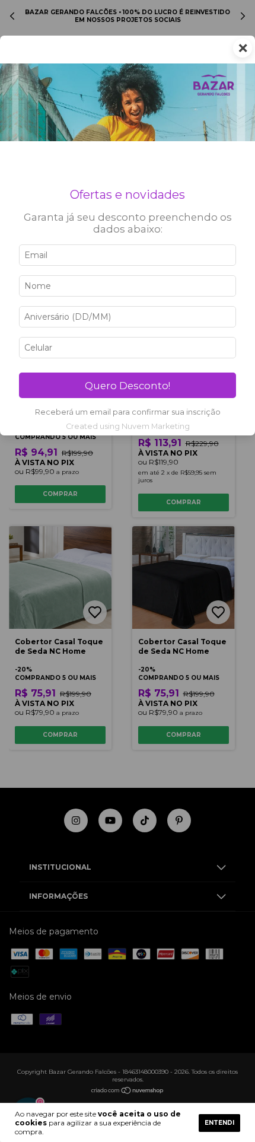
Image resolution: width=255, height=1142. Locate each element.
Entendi (219, 1123)
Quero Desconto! (127, 386)
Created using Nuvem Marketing (128, 426)
